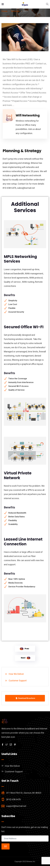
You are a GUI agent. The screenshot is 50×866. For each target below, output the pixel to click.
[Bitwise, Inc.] (25, 4)
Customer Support (18, 680)
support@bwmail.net (16, 806)
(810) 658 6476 (13, 799)
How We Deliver (16, 674)
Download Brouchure (26, 698)
